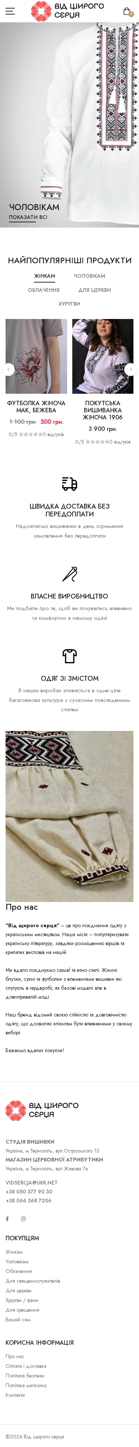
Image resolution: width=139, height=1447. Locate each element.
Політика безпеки (25, 1375)
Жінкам (14, 1252)
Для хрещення (22, 1310)
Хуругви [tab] (69, 303)
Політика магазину (26, 1385)
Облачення (19, 1271)
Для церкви (19, 1290)
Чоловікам (17, 1261)
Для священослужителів (33, 1281)
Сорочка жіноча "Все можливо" (62, 407)
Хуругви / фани (22, 1300)
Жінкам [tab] (44, 276)
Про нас (15, 1356)
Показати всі (55, 217)
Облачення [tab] (44, 290)
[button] (8, 369)
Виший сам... (20, 1319)
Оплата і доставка (26, 1366)
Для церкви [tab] (94, 290)
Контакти (15, 1395)
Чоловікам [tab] (89, 276)
